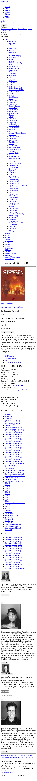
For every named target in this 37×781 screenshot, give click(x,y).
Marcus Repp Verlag (15, 149)
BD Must (12, 59)
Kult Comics (13, 140)
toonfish (11, 207)
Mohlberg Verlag (14, 153)
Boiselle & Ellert (14, 66)
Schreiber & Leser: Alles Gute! (18, 185)
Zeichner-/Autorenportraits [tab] (13, 362)
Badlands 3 (8, 418)
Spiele (7, 235)
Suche (3, 23)
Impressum (24, 757)
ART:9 (11, 47)
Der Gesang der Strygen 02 (13, 434)
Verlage (7, 16)
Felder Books (13, 100)
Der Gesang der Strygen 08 (13, 445)
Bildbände (8, 250)
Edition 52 (12, 84)
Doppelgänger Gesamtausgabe (14, 481)
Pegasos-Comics (14, 165)
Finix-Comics (13, 102)
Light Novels (9, 241)
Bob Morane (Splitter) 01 (12, 420)
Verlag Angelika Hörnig (16, 214)
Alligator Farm (13, 45)
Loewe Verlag (13, 145)
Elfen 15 (7, 486)
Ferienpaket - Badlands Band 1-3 (15, 503)
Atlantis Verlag (13, 48)
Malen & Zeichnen (10, 253)
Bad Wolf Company (15, 56)
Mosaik (11, 154)
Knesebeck (12, 135)
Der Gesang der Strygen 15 (13, 458)
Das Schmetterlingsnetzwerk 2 (14, 429)
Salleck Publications (15, 178)
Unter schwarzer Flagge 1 (13, 524)
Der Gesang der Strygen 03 (13, 436)
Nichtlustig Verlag (14, 158)
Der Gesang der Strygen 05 (13, 440)
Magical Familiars (14, 147)
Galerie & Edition (14, 106)
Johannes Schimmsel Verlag (17, 133)
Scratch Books (13, 189)
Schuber (7, 251)
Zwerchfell (12, 230)
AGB (13, 757)
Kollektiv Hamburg (15, 136)
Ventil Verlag (13, 212)
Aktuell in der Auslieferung (9, 29)
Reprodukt (12, 171)
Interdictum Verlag (14, 126)
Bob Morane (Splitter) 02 (12, 422)
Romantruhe (12, 176)
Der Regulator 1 (10, 465)
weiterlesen (5, 595)
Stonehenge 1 (9, 521)
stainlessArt (12, 196)
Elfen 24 (7, 501)
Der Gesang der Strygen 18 (13, 461)
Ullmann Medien (14, 208)
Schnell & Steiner (14, 181)
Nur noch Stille (9, 513)
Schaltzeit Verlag (14, 180)
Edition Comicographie (16, 88)
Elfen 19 (7, 494)
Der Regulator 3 (10, 468)
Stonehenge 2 (9, 522)
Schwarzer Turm (14, 187)
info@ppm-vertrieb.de (8, 772)
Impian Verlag (13, 120)
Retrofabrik (12, 172)
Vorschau (8, 12)
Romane (7, 233)
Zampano (12, 226)
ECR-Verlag (12, 82)
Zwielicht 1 (8, 530)
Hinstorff (11, 115)
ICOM (11, 117)
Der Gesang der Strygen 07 (13, 443)
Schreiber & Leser (14, 183)
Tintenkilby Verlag (14, 203)
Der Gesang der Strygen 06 (13, 442)
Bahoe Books (13, 57)
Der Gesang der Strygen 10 (13, 449)
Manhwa (7, 242)
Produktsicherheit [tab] (10, 357)
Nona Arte (12, 162)
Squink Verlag (13, 194)
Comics (7, 39)
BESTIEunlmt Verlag (15, 63)
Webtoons (8, 246)
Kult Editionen (13, 142)
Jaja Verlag (12, 129)
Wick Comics (13, 219)
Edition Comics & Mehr (16, 90)
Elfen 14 (7, 485)
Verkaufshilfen (9, 259)
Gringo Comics (13, 111)
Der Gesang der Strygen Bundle (15, 463)
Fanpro (11, 99)
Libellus (11, 144)
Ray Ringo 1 (9, 517)
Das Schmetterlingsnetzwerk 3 (14, 431)
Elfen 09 (7, 483)
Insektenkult (12, 124)
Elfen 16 (7, 488)
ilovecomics (12, 118)
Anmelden (31, 757)
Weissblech (12, 217)
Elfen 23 (7, 499)
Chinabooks (12, 74)
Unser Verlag (13, 210)
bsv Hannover (13, 70)
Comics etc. (12, 77)
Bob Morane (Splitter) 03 (12, 424)
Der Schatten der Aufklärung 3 (14, 474)
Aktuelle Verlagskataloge (12, 257)
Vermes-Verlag (13, 216)
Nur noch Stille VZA (11, 515)
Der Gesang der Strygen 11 (13, 451)
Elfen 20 (7, 495)
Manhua (7, 244)
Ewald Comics (13, 97)
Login (3, 21)
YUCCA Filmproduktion (16, 223)
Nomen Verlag (13, 160)
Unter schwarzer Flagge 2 (13, 526)
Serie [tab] (6, 360)
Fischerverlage (13, 104)
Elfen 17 (7, 490)
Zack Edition (13, 225)
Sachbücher (8, 255)
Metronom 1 (8, 504)
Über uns (7, 17)
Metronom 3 (8, 508)
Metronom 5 (8, 512)
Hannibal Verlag (14, 113)
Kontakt (17, 757)
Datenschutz (7, 757)
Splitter (11, 192)
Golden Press (13, 108)
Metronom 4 (8, 510)
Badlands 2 (8, 416)
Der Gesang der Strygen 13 (13, 454)
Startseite (7, 7)
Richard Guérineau (17, 307)
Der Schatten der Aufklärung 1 (14, 470)
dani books (12, 79)
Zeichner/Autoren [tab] (10, 359)
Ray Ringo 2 (9, 519)
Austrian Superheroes (15, 52)
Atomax (11, 50)
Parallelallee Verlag (15, 163)
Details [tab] (7, 355)
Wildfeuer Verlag (14, 221)
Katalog (7, 10)
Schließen (4, 662)
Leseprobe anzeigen (7, 332)
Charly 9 (7, 425)
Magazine (8, 237)
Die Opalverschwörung (12, 477)
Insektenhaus (13, 122)
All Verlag (12, 43)
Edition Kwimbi (14, 91)
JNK (10, 131)
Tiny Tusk (12, 205)
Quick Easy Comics (15, 169)
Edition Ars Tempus (15, 86)
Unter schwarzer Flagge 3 (13, 528)
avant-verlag (12, 54)
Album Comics (13, 41)
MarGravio (12, 151)
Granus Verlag (13, 109)
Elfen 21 (7, 497)
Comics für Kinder (10, 232)
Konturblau (12, 138)
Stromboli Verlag (14, 198)
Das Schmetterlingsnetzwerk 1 (14, 427)
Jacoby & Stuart (14, 127)
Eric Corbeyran (6, 307)
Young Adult (9, 248)
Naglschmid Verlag (15, 156)
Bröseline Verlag (14, 68)
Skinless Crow (13, 190)
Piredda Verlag (13, 167)
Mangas (7, 239)
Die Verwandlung (10, 479)
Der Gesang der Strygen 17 (13, 460)
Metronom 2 (8, 506)
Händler (7, 14)
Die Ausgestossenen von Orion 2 (15, 476)
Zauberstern (12, 228)
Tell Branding (13, 201)
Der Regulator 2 (10, 467)
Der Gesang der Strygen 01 (13, 433)
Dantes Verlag (13, 81)
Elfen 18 (7, 492)
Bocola (11, 65)
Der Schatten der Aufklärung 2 (14, 472)
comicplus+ (12, 75)
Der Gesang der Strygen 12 (13, 452)
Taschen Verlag (13, 199)
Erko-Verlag (12, 95)
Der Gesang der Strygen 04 (13, 438)
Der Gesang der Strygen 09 (13, 447)
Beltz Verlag (12, 61)
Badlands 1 (8, 415)
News (6, 8)
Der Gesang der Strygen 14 (13, 456)
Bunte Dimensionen (15, 72)
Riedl (10, 174)
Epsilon (11, 93)
